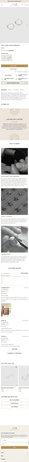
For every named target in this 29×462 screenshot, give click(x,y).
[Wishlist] (25, 5)
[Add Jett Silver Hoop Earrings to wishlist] (26, 65)
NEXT (14, 447)
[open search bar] (22, 5)
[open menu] (1, 5)
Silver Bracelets (14, 403)
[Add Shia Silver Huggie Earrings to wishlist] (16, 367)
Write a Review (24, 273)
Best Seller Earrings (14, 400)
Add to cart (13, 65)
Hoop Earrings (14, 406)
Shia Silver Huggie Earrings (7, 387)
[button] (14, 276)
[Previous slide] (2, 25)
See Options (25, 71)
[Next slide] (27, 25)
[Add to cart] (17, 385)
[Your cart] (27, 5)
